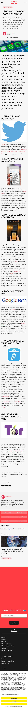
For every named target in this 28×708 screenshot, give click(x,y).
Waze (13, 309)
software (20, 451)
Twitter (3, 144)
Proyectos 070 (5, 663)
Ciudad (3, 648)
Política (3, 639)
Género (3, 637)
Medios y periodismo (7, 646)
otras (11, 273)
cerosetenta (12, 33)
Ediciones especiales (7, 661)
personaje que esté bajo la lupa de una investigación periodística (14, 151)
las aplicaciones (12, 451)
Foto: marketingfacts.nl (12, 37)
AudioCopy (6, 396)
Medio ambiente (6, 644)
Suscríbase (13, 623)
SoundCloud (17, 271)
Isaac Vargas (6, 556)
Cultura (3, 641)
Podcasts (4, 659)
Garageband (4, 407)
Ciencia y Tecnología (7, 7)
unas (16, 261)
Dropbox (17, 401)
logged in (10, 529)
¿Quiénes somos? (6, 657)
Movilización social (6, 650)
